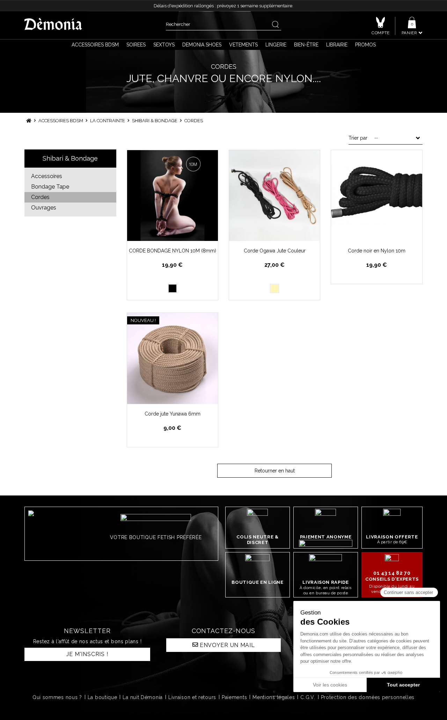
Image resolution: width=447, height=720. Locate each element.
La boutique (102, 697)
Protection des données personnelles (368, 697)
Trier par (358, 138)
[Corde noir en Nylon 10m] (376, 195)
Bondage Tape (50, 186)
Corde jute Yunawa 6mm (172, 414)
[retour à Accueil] (28, 120)
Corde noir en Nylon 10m (376, 251)
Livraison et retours (192, 697)
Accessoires (46, 176)
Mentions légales (273, 697)
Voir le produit (176, 234)
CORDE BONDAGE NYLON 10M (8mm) (172, 251)
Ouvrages (43, 207)
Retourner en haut (275, 470)
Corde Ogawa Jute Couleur (275, 251)
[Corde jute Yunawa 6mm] (172, 358)
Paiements (234, 697)
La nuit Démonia (143, 697)
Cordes (40, 197)
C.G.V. (307, 697)
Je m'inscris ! (87, 654)
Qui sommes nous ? (57, 697)
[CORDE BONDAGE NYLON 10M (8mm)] (172, 195)
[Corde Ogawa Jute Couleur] (274, 195)
